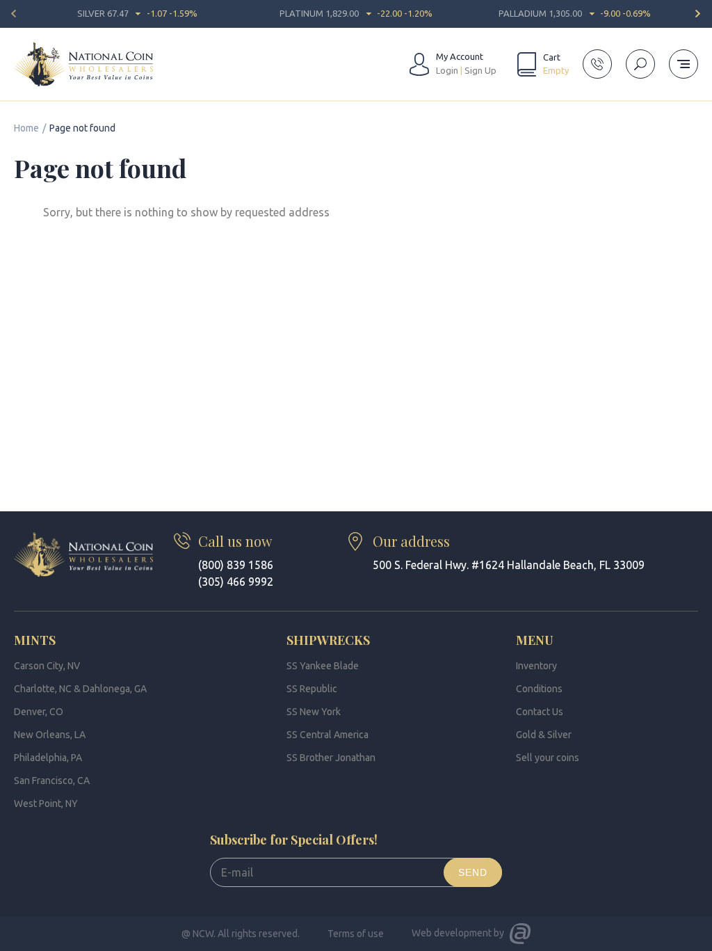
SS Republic (311, 688)
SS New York (313, 711)
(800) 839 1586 (235, 565)
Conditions (539, 688)
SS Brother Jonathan (330, 757)
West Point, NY (46, 803)
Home (26, 128)
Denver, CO (38, 711)
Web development (452, 932)
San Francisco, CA (52, 780)
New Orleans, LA (50, 734)
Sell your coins (547, 757)
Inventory (536, 665)
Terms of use (355, 933)
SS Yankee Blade (322, 665)
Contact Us (539, 711)
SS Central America (327, 734)
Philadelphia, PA (48, 757)
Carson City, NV (47, 665)
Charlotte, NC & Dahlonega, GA (80, 688)
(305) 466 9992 (235, 581)
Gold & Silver (544, 734)
